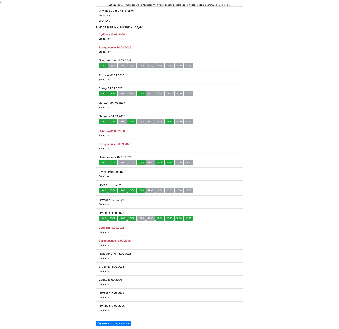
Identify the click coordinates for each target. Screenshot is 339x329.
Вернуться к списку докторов (113, 323)
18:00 (160, 162)
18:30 (169, 121)
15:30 (112, 93)
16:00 (122, 190)
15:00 (103, 65)
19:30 (188, 218)
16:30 (132, 121)
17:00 (141, 93)
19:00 (179, 218)
